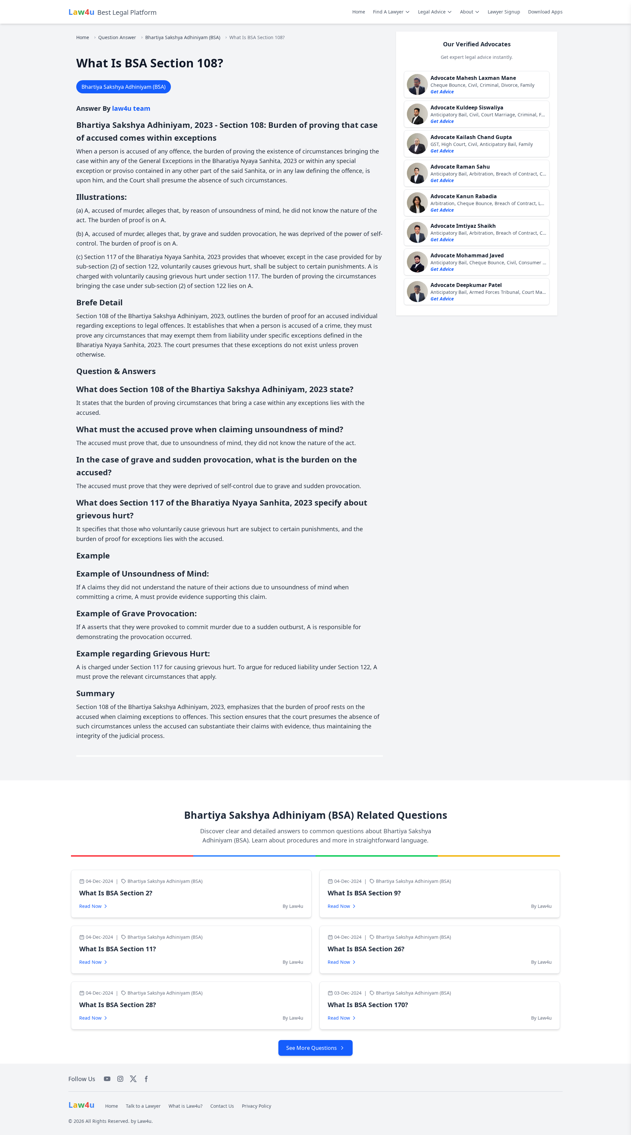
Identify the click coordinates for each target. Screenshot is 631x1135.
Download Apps (545, 12)
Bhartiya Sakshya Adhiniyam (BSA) (182, 37)
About (466, 12)
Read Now (90, 906)
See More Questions (311, 1048)
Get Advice (442, 91)
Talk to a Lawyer (143, 1106)
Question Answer (117, 37)
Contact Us (222, 1106)
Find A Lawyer (388, 12)
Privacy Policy (256, 1106)
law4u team (131, 108)
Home (358, 12)
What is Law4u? (185, 1106)
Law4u (144, 1121)
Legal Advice (432, 12)
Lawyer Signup (504, 12)
